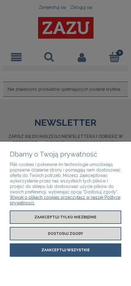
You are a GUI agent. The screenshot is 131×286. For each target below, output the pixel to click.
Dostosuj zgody (65, 233)
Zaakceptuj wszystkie (65, 250)
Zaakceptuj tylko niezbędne (65, 217)
